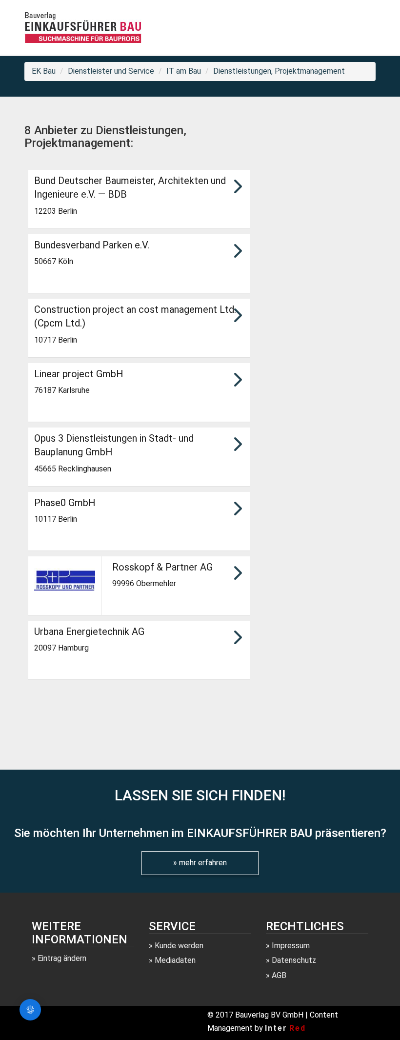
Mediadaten (175, 960)
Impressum (291, 945)
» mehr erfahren (200, 862)
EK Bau (44, 71)
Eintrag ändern (62, 958)
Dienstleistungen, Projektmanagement (279, 71)
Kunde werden (179, 945)
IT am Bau (183, 71)
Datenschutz (294, 960)
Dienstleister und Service (111, 71)
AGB (279, 975)
